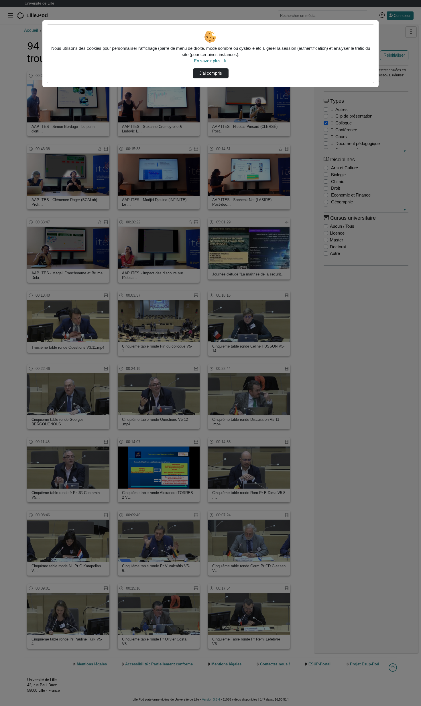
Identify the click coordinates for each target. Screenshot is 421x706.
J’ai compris (210, 73)
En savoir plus (207, 61)
